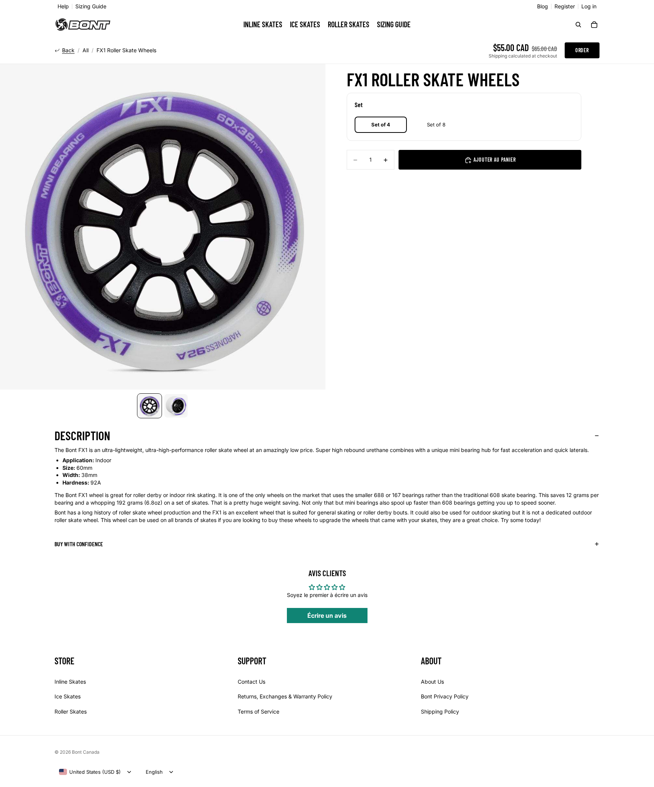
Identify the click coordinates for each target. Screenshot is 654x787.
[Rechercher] (578, 24)
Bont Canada (86, 752)
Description (82, 435)
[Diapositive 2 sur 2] (176, 406)
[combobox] (90, 771)
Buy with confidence (78, 543)
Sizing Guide (90, 6)
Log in (588, 6)
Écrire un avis (327, 615)
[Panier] (594, 24)
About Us (432, 681)
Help (63, 6)
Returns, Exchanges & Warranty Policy (285, 696)
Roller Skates (70, 711)
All (86, 50)
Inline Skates (70, 681)
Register (564, 6)
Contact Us (251, 681)
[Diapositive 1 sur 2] (149, 406)
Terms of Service (258, 711)
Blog (542, 6)
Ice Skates (67, 696)
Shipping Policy (440, 711)
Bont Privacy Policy (445, 696)
